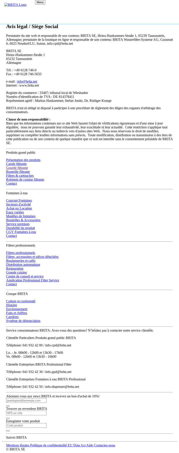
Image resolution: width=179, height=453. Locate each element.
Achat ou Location (19, 208)
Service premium (17, 224)
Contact (11, 183)
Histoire (11, 305)
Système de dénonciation (23, 321)
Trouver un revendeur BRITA (26, 408)
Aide (90, 445)
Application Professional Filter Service (32, 280)
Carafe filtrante (16, 164)
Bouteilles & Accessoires (23, 220)
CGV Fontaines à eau (21, 232)
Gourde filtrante (17, 168)
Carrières (12, 317)
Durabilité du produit (20, 228)
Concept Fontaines (19, 200)
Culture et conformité (20, 301)
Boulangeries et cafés (20, 260)
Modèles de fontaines (20, 216)
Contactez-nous (104, 445)
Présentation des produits (23, 160)
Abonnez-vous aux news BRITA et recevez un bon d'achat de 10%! (53, 396)
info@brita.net (27, 81)
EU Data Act (77, 445)
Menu (40, 2)
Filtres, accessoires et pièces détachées (32, 257)
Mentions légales (18, 445)
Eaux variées (15, 212)
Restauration (14, 268)
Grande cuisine (16, 272)
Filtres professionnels (20, 253)
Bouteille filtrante (18, 172)
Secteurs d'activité (18, 204)
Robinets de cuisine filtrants (25, 179)
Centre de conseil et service (25, 276)
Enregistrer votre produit (23, 421)
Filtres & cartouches (20, 175)
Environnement (16, 309)
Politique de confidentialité (49, 445)
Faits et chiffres (16, 313)
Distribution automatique (23, 264)
